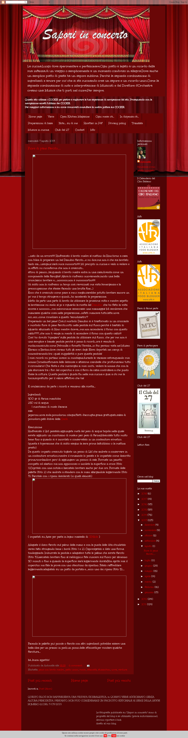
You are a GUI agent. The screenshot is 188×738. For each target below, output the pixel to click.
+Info (114, 736)
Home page (35, 116)
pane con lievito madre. (51, 669)
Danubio (97, 305)
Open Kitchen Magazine (75, 116)
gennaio (149, 592)
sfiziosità (92, 669)
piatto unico (71, 669)
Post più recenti (40, 680)
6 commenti (75, 665)
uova (114, 669)
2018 (144, 493)
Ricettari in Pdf (93, 123)
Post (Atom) (45, 688)
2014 (144, 514)
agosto (149, 546)
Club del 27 (62, 130)
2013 (144, 520)
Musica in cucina (38, 130)
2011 (144, 604)
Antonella (145, 161)
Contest (79, 130)
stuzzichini (104, 669)
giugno (149, 565)
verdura (122, 669)
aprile (148, 576)
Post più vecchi (119, 680)
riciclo (82, 669)
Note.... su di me (68, 123)
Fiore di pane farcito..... (44, 148)
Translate (137, 123)
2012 (144, 598)
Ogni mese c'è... (105, 116)
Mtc (92, 130)
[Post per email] (88, 665)
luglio (148, 560)
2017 (144, 499)
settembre (150, 540)
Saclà (64, 419)
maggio (149, 571)
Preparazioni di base (40, 123)
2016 (144, 504)
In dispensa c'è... (129, 116)
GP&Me (93, 537)
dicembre (150, 524)
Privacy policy (117, 123)
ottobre (149, 535)
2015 (144, 509)
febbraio (150, 587)
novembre (151, 530)
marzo (149, 581)
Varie (51, 116)
